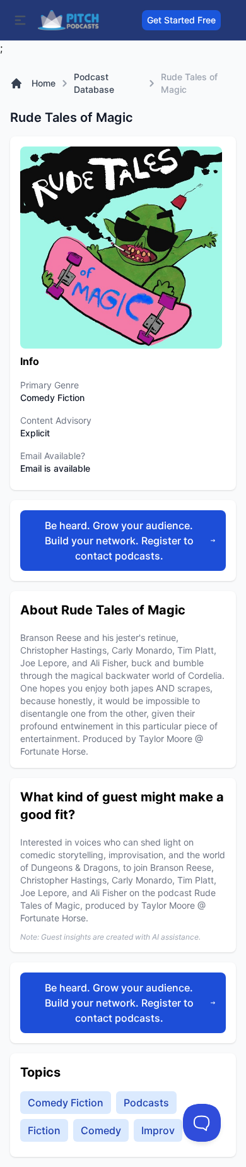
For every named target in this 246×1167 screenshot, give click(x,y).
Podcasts (146, 1102)
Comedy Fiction (65, 1102)
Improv (158, 1130)
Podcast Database (94, 83)
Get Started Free (181, 20)
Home (44, 83)
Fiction (44, 1130)
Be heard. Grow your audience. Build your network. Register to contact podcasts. (119, 540)
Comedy (101, 1130)
